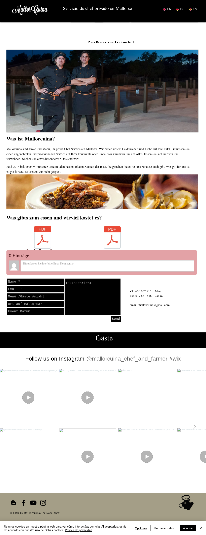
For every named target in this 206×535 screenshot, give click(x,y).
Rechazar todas (164, 528)
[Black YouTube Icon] (33, 503)
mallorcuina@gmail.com (154, 305)
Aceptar (188, 528)
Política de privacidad (78, 530)
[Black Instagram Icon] (43, 503)
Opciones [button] (141, 528)
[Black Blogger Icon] (14, 503)
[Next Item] (195, 427)
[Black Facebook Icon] (23, 503)
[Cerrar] (201, 528)
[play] (190, 128)
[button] (102, 91)
